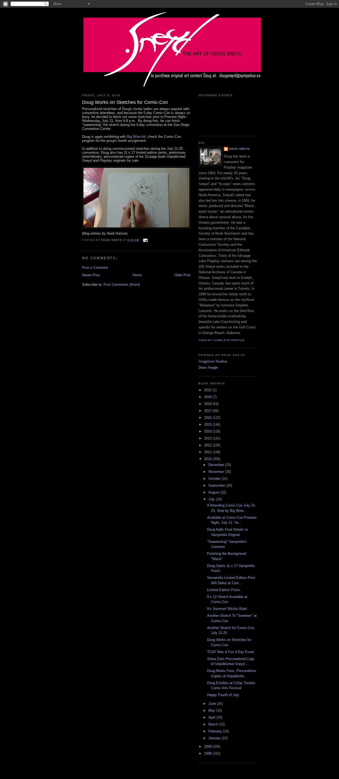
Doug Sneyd (239, 148)
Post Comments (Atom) (122, 285)
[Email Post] (145, 240)
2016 (208, 418)
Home (137, 275)
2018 (208, 404)
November (216, 472)
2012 (208, 445)
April (212, 717)
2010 (208, 459)
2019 (208, 397)
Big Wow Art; (137, 137)
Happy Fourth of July (223, 695)
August (214, 492)
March (213, 724)
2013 (208, 438)
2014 (208, 431)
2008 (208, 753)
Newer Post (91, 275)
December (216, 465)
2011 (208, 452)
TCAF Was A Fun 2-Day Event (230, 652)
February (215, 731)
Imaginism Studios (213, 361)
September (217, 485)
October (215, 479)
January (215, 738)
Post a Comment (95, 268)
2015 (208, 424)
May (212, 710)
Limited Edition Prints (223, 590)
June (212, 704)
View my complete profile (222, 340)
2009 (208, 747)
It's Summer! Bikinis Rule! (227, 609)
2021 (208, 390)
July (212, 499)
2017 (208, 411)
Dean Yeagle (208, 367)
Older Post (182, 275)
